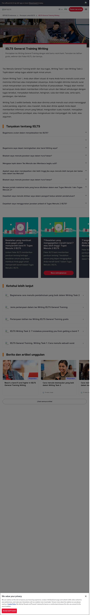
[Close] (85, 596)
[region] (44, 604)
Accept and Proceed (9, 611)
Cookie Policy (11, 604)
